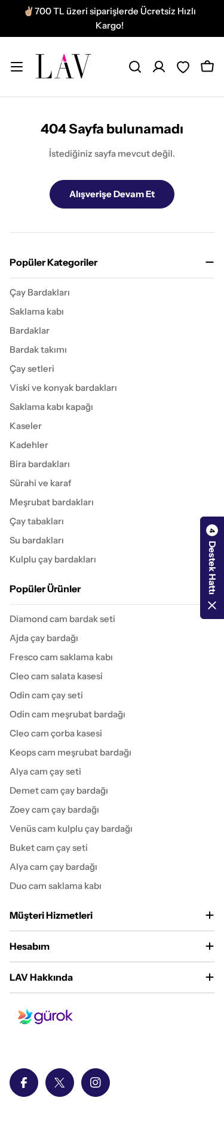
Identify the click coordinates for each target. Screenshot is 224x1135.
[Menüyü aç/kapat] (17, 67)
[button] (212, 568)
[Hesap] (159, 67)
